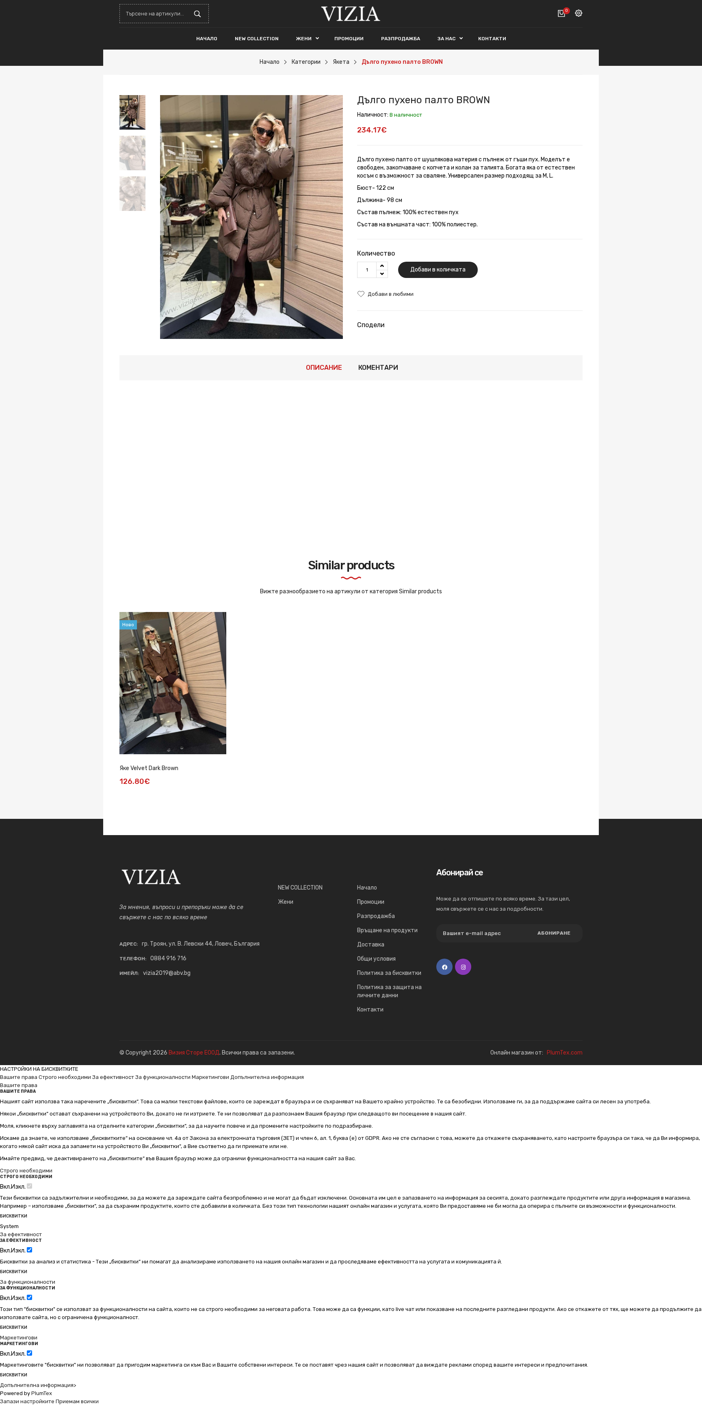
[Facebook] (444, 967)
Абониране (553, 933)
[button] (137, 193)
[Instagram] (463, 967)
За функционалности (163, 1077)
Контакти (370, 1009)
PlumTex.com (565, 1052)
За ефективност (113, 1077)
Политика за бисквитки (389, 973)
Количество (376, 253)
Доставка (370, 944)
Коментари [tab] (378, 367)
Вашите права (18, 1077)
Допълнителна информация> (38, 1385)
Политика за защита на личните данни (389, 991)
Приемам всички (77, 1401)
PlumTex (41, 1393)
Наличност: (372, 114)
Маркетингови (210, 1077)
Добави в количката (438, 269)
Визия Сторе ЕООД (194, 1052)
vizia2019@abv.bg (167, 973)
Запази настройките (27, 1401)
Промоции (370, 901)
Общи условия (376, 958)
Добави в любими (391, 294)
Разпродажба (376, 916)
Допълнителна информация (267, 1077)
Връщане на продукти (387, 930)
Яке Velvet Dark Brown (148, 768)
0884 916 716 (168, 958)
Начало (367, 887)
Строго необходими (65, 1077)
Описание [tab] (324, 367)
